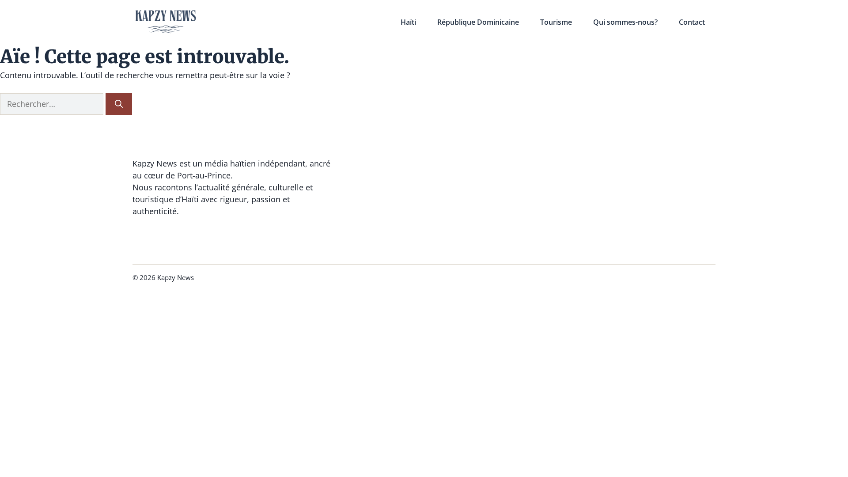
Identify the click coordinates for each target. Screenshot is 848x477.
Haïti (408, 22)
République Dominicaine (478, 22)
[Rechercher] (119, 104)
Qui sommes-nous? (625, 22)
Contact (692, 22)
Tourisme (556, 22)
